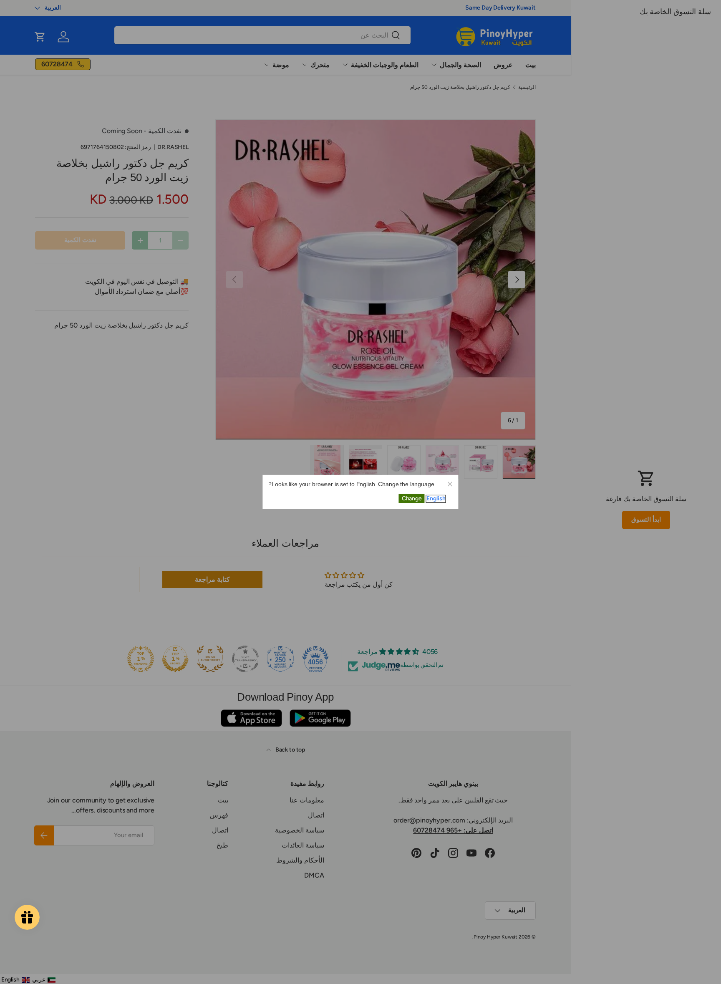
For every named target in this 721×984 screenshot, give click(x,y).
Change (412, 498)
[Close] (450, 483)
